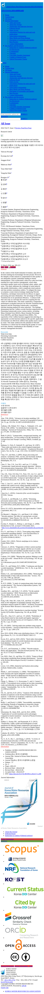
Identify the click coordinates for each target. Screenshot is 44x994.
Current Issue (9, 17)
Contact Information (16, 44)
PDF (2, 267)
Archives (4, 841)
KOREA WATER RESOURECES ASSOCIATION (23, 991)
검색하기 (24, 114)
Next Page (28, 128)
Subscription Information (17, 36)
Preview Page (19, 128)
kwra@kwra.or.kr (7, 982)
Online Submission (7, 839)
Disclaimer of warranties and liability (21, 40)
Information (5, 746)
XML (6, 267)
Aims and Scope (15, 23)
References (4, 414)
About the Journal (15, 24)
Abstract (4, 269)
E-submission (13, 51)
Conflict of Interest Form (17, 57)
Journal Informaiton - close (24, 966)
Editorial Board (14, 28)
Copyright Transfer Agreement (19, 55)
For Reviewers (14, 49)
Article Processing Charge (18, 59)
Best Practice (13, 42)
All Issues (8, 19)
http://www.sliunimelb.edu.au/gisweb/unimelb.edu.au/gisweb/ (22, 528)
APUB (24, 986)
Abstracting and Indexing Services (21, 26)
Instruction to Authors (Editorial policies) (23, 48)
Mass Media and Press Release (19, 38)
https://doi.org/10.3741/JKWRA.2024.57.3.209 (25, 774)
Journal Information (11, 21)
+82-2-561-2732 (9, 980)
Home (7, 15)
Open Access (13, 30)
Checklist (12, 53)
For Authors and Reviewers (14, 46)
